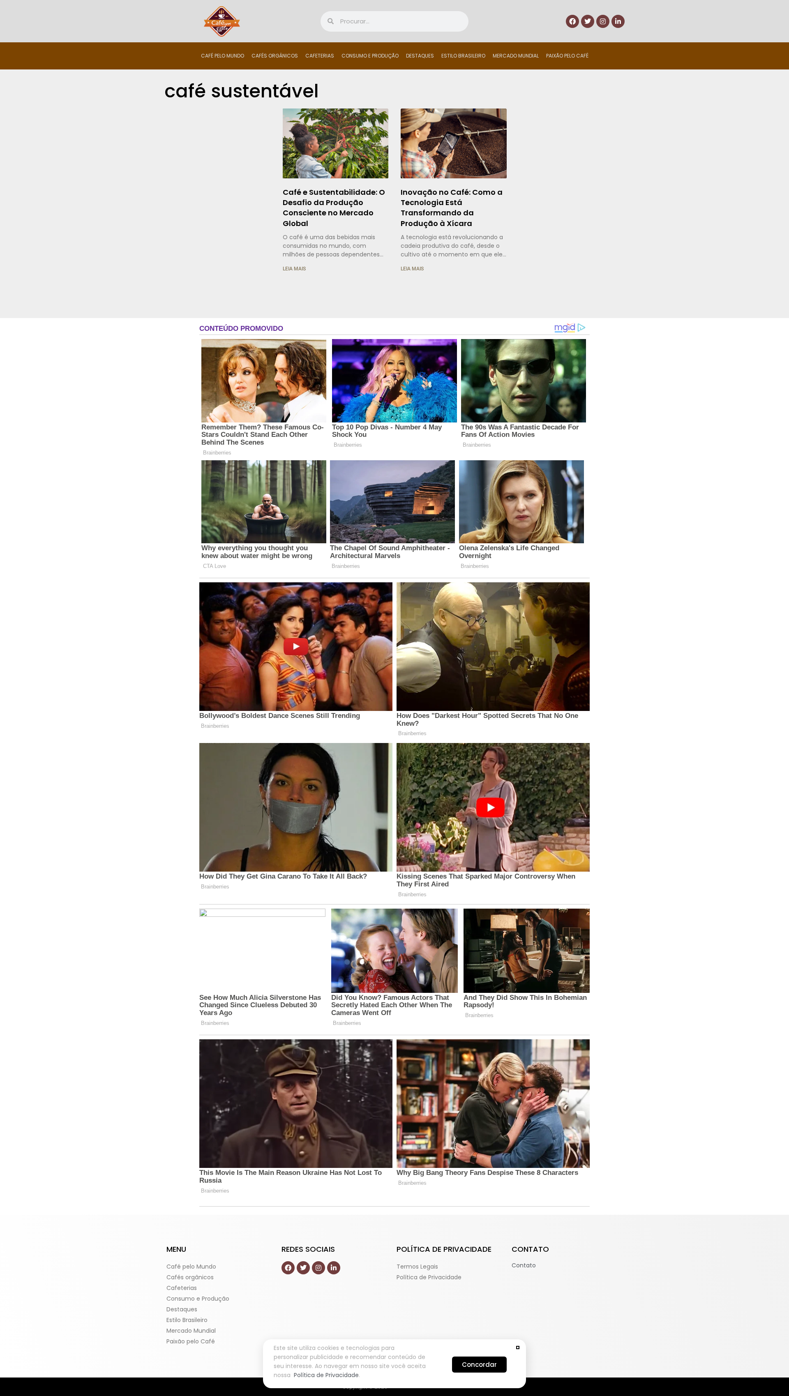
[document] (394, 698)
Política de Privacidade (326, 1375)
